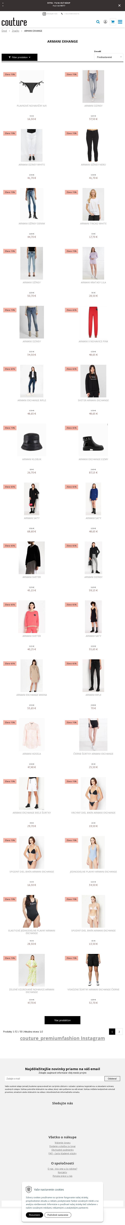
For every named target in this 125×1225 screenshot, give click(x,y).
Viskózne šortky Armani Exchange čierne (93, 989)
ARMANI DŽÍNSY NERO (93, 164)
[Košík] (113, 21)
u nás (69, 1176)
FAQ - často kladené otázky (62, 1153)
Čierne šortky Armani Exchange (93, 754)
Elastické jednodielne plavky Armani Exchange (31, 931)
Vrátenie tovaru (62, 1142)
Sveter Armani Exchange (93, 400)
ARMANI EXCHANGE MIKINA (31, 695)
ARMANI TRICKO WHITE (93, 223)
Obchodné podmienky (62, 1149)
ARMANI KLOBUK (31, 459)
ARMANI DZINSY (93, 105)
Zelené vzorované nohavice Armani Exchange (31, 990)
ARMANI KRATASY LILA (93, 282)
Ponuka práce (59, 1176)
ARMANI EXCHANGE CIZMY (93, 459)
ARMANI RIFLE (93, 695)
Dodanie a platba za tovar (62, 1146)
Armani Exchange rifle (32, 400)
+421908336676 (71, 13)
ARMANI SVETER (32, 577)
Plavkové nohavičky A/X (32, 105)
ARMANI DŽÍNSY (32, 282)
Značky (15, 30)
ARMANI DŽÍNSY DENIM (32, 223)
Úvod (4, 30)
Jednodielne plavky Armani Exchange (93, 871)
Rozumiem (34, 1215)
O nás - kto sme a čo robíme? (62, 1168)
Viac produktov (62, 1020)
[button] (98, 21)
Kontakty (62, 1172)
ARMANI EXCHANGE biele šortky (32, 812)
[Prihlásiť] (105, 21)
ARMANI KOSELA (32, 754)
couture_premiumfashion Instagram (62, 1038)
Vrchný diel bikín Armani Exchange (93, 812)
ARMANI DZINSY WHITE (32, 164)
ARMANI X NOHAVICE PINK (93, 341)
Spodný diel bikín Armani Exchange (32, 871)
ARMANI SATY (31, 518)
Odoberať (112, 1078)
